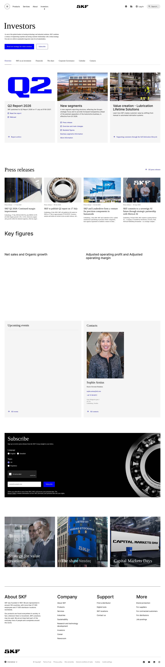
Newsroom (61, 638)
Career (60, 634)
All (11, 462)
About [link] (35, 7)
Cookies (97, 662)
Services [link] (26, 7)
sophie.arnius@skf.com (94, 391)
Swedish (23, 454)
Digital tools (101, 607)
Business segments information (71, 134)
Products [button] (16, 7)
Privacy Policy (12, 493)
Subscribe (49, 484)
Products (61, 607)
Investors (61, 630)
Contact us (101, 615)
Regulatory (13, 466)
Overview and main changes (73, 126)
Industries (61, 615)
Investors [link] (44, 7)
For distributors (142, 615)
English (12, 454)
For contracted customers (146, 611)
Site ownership (69, 662)
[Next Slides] (155, 207)
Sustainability (62, 619)
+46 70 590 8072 (92, 395)
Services (60, 611)
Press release (67, 122)
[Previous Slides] (9, 207)
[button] (126, 6)
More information (66, 138)
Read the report (15, 113)
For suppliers (141, 607)
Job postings (141, 619)
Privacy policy (57, 662)
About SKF (61, 603)
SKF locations (102, 611)
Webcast (13, 117)
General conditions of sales (84, 662)
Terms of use (47, 662)
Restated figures (68, 130)
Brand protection (143, 603)
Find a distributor (104, 603)
